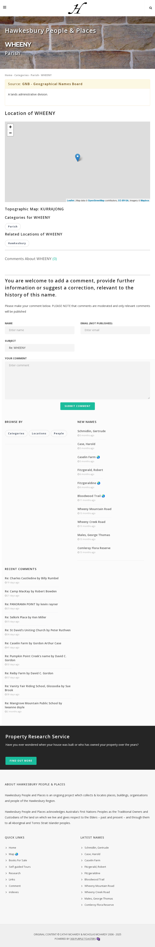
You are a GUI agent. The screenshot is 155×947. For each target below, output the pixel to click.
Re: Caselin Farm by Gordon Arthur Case (33, 643)
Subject (10, 341)
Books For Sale (18, 860)
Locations (39, 433)
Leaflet (70, 200)
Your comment (16, 358)
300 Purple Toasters (83, 939)
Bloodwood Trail (94, 879)
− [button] (10, 132)
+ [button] (10, 126)
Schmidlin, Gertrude (92, 431)
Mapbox (145, 200)
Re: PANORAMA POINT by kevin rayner (31, 604)
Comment (15, 886)
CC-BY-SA (123, 200)
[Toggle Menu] (4, 8)
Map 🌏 (13, 854)
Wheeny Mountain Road (94, 509)
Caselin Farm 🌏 (89, 457)
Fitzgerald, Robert (90, 470)
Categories (21, 75)
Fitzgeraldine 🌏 (89, 483)
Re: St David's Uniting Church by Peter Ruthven (38, 630)
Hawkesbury (17, 243)
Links (12, 879)
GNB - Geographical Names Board (52, 84)
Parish (35, 75)
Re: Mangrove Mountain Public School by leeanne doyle (33, 705)
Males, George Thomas (94, 535)
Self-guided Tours (20, 867)
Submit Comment (78, 406)
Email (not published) (96, 323)
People (59, 433)
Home (8, 75)
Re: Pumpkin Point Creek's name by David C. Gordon (35, 658)
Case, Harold (86, 444)
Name (9, 323)
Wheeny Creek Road (91, 522)
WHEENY (46, 75)
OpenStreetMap (96, 200)
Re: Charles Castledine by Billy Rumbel (32, 578)
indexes (14, 892)
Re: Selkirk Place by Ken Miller (25, 617)
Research (15, 873)
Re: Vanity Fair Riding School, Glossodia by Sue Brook (37, 688)
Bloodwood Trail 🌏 (91, 496)
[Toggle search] (150, 8)
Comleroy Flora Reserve (94, 548)
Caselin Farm (92, 860)
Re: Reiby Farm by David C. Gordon (29, 673)
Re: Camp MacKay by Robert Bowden (31, 591)
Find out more (21, 760)
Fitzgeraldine (92, 873)
